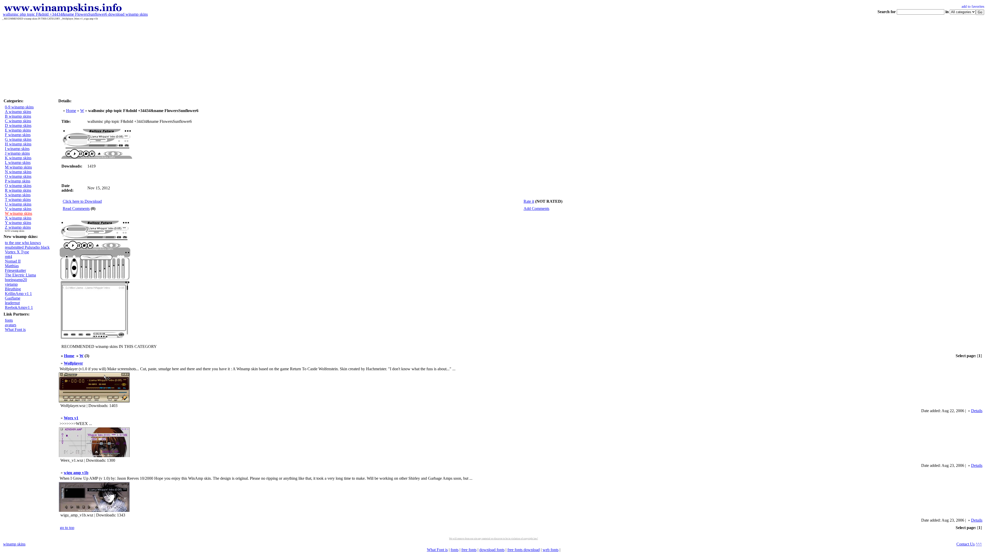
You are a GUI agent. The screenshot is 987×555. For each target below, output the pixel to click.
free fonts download (523, 550)
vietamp (11, 284)
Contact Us (965, 544)
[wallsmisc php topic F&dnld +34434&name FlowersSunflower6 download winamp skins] (62, 10)
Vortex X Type (17, 252)
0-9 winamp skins (19, 107)
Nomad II (13, 261)
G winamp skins (18, 139)
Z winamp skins (18, 227)
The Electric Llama (20, 275)
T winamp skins (18, 199)
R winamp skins (18, 190)
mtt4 (8, 256)
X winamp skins (18, 218)
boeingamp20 (16, 280)
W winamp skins (18, 213)
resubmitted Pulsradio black (27, 247)
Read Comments (76, 208)
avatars (10, 325)
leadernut (12, 303)
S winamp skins (18, 195)
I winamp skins (17, 148)
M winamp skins (18, 167)
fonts (9, 320)
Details (976, 411)
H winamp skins (18, 144)
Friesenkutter (15, 270)
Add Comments (536, 208)
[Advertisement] (493, 59)
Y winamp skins (18, 222)
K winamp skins (18, 158)
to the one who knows (23, 242)
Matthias (12, 266)
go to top (67, 527)
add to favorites (973, 6)
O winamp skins (18, 176)
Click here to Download (82, 201)
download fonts (492, 550)
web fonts (551, 550)
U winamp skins (18, 204)
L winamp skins (18, 162)
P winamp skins (17, 181)
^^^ (979, 544)
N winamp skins (18, 172)
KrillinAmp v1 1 (18, 293)
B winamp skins (18, 116)
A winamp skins (18, 111)
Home (71, 110)
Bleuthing (13, 289)
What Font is (15, 329)
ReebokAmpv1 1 (19, 307)
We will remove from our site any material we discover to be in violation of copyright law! (493, 538)
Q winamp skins (18, 185)
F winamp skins (18, 135)
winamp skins (14, 544)
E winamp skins (18, 130)
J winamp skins (17, 153)
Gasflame (12, 298)
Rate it (529, 201)
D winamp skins (18, 125)
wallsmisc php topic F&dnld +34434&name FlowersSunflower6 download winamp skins (75, 14)
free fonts (469, 550)
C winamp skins (18, 121)
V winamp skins (18, 209)
